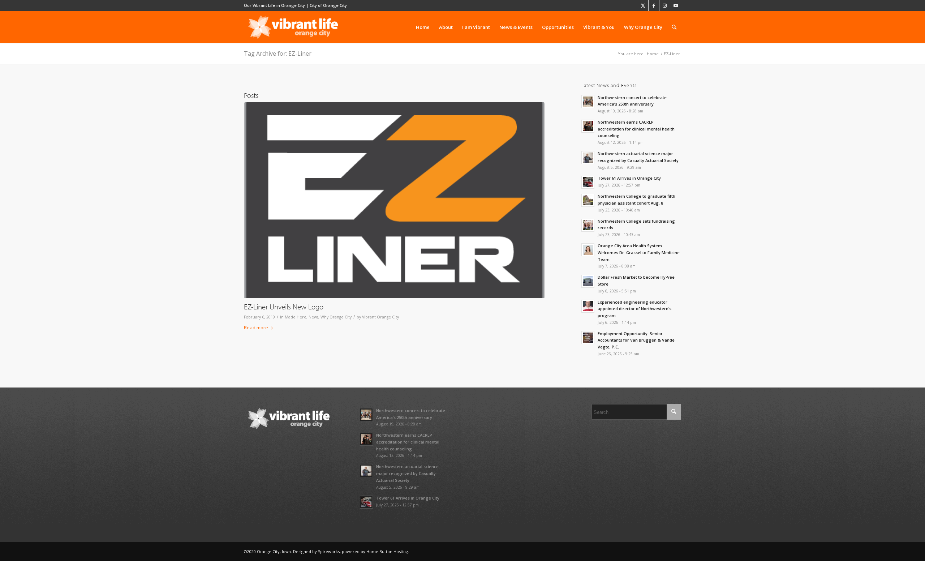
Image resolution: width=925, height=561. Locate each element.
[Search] (674, 27)
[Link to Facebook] (654, 5)
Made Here (295, 317)
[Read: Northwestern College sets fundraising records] (587, 225)
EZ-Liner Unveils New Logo (283, 306)
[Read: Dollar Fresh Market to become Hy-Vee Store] (587, 281)
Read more (256, 327)
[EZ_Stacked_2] (394, 200)
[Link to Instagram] (664, 5)
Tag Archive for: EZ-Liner (277, 53)
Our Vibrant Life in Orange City (274, 5)
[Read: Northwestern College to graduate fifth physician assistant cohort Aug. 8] (587, 200)
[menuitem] (422, 27)
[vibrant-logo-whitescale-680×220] (293, 27)
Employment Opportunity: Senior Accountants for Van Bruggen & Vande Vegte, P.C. (636, 340)
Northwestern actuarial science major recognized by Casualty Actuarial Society (407, 473)
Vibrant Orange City (380, 317)
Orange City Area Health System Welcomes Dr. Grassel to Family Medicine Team (639, 252)
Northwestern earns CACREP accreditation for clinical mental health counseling (636, 128)
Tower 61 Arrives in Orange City (629, 178)
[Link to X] (643, 5)
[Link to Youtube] (675, 5)
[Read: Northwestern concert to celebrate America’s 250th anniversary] (587, 101)
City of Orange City (328, 5)
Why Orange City (336, 317)
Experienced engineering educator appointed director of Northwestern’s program (634, 308)
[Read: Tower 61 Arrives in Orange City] (587, 182)
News (313, 317)
